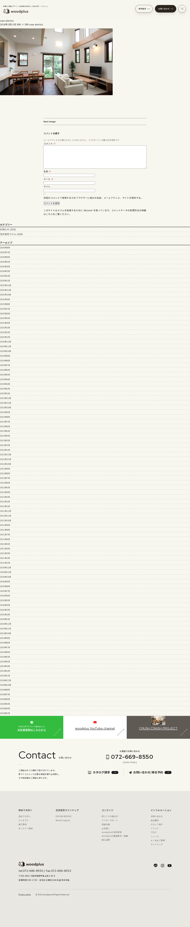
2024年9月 (5, 355)
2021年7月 (5, 534)
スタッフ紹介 (157, 824)
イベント (155, 828)
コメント (50, 143)
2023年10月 (5, 407)
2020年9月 (5, 581)
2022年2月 (5, 501)
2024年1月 (5, 393)
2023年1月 (5, 449)
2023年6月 (5, 426)
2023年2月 (5, 445)
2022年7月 (5, 478)
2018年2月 (5, 713)
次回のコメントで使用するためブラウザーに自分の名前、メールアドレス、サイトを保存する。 (93, 197)
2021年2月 (5, 558)
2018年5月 (5, 703)
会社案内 (155, 820)
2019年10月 (5, 633)
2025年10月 (5, 294)
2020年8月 (5, 586)
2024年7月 (5, 365)
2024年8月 (5, 360)
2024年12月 (5, 341)
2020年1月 (5, 619)
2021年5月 (5, 544)
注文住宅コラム (8, 234)
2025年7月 (5, 308)
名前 (47, 171)
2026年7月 (5, 252)
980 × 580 (23, 24)
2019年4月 (5, 661)
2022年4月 (5, 492)
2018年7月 (5, 694)
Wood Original (63, 820)
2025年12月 (5, 285)
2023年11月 (5, 402)
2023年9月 (5, 412)
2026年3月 (5, 271)
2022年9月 (5, 468)
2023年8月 (5, 416)
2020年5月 (5, 600)
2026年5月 (5, 261)
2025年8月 (5, 304)
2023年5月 (5, 431)
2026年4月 (5, 266)
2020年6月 (5, 595)
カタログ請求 (101, 772)
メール (48, 179)
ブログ (154, 832)
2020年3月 (5, 609)
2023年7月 (5, 421)
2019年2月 (5, 670)
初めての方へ (24, 816)
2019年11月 (5, 628)
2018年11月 (5, 680)
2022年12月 (5, 454)
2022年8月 (5, 473)
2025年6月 (5, 313)
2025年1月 (5, 337)
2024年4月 (5, 379)
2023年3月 (5, 440)
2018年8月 (5, 689)
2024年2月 (5, 388)
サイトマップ (157, 844)
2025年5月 (5, 318)
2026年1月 (5, 280)
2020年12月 (5, 567)
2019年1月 (5, 675)
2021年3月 (5, 553)
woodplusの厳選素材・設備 (115, 835)
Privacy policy (24, 894)
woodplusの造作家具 (112, 832)
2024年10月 (5, 351)
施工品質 (106, 839)
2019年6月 (5, 652)
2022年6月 (5, 482)
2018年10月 (5, 684)
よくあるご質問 (158, 840)
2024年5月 (5, 374)
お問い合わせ (164, 8)
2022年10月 (5, 464)
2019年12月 (5, 623)
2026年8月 (5, 247)
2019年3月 (5, 666)
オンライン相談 (25, 828)
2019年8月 (5, 642)
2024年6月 (5, 369)
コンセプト (23, 820)
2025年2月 (5, 332)
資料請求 (142, 8)
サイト (47, 186)
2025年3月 (5, 327)
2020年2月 (5, 614)
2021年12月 (5, 511)
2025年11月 (5, 290)
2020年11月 (5, 572)
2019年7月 (5, 647)
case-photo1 (36, 24)
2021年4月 (5, 548)
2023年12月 (5, 398)
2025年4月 (5, 322)
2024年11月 (5, 346)
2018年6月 (5, 699)
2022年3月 (5, 497)
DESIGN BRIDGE (64, 816)
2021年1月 (5, 562)
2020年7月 (5, 591)
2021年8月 (5, 529)
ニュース (155, 836)
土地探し (106, 828)
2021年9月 (5, 525)
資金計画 (106, 824)
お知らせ (4, 229)
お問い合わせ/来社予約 (148, 772)
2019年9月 (5, 638)
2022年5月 (5, 487)
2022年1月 (5, 506)
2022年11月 (5, 459)
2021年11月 (5, 515)
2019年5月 (5, 656)
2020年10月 (5, 576)
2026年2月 (5, 275)
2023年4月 (5, 435)
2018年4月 (5, 708)
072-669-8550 (132, 756)
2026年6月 (5, 257)
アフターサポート (110, 820)
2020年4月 (5, 605)
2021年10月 (5, 520)
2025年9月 (5, 299)
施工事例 (22, 824)
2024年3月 (5, 384)
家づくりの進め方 (110, 816)
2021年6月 (5, 539)
